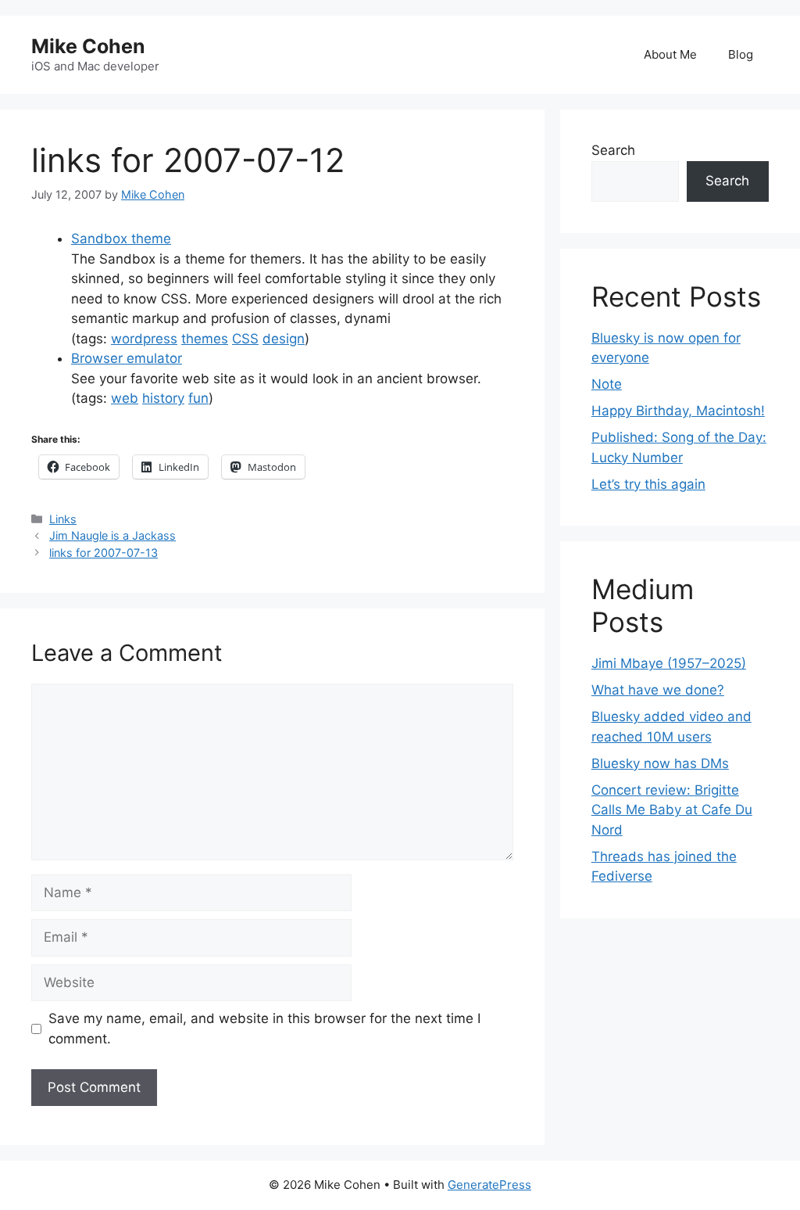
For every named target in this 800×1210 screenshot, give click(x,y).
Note (606, 384)
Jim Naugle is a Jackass (112, 535)
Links (63, 519)
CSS (245, 338)
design (283, 338)
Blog (740, 54)
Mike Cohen (88, 46)
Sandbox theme (121, 238)
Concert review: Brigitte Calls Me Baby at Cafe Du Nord (671, 810)
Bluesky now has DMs (660, 763)
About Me (670, 54)
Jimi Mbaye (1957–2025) (668, 663)
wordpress (144, 338)
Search (613, 150)
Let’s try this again (648, 484)
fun (198, 398)
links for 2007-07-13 (103, 552)
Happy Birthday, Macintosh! (678, 410)
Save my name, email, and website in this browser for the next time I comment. (264, 1029)
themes (204, 338)
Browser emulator (126, 358)
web (124, 398)
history (163, 398)
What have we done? (657, 690)
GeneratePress (489, 1184)
